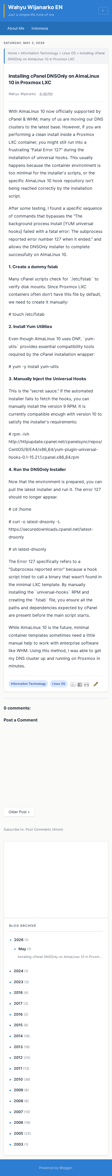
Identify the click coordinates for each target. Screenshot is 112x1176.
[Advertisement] (56, 878)
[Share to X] (73, 684)
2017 (18, 1003)
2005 (18, 1133)
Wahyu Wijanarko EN (35, 7)
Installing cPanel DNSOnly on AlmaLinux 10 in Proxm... (60, 957)
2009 (18, 1090)
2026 (18, 939)
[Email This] (86, 684)
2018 (18, 992)
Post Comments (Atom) (44, 829)
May (22, 949)
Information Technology (39, 53)
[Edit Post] (95, 684)
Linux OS (69, 53)
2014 (18, 1036)
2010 (18, 1079)
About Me (15, 28)
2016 (18, 1014)
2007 (18, 1111)
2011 (18, 1068)
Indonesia (40, 28)
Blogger (66, 1168)
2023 (18, 982)
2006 (18, 1122)
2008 (18, 1101)
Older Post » (19, 812)
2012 (18, 1057)
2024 (18, 971)
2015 (18, 1025)
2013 (18, 1046)
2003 (18, 1144)
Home (12, 53)
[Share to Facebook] (80, 684)
